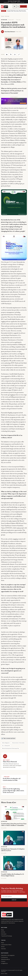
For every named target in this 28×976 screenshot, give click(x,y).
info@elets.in (4, 963)
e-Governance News (6, 944)
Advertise (13, 2)
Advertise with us (5, 959)
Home (2, 16)
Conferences (4, 957)
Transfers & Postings (6, 936)
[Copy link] (19, 54)
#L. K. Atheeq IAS (6, 745)
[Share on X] (10, 54)
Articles (3, 932)
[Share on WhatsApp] (14, 54)
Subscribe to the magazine (7, 955)
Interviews (3, 934)
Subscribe (6, 2)
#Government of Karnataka (18, 742)
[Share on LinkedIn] (6, 54)
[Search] (18, 6)
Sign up (14, 899)
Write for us (20, 2)
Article (3, 946)
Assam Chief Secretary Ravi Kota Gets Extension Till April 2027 (17, 11)
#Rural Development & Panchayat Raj (10, 748)
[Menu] (14, 6)
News (2, 930)
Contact (3, 961)
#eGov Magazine (6, 742)
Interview (7, 16)
